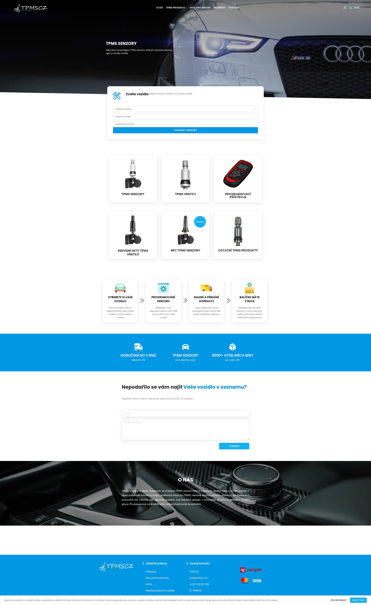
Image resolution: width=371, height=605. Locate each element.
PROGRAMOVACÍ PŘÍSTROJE (238, 195)
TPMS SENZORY (132, 194)
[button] (200, 222)
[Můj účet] (345, 8)
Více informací (339, 600)
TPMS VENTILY (185, 194)
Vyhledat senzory (185, 130)
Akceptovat (358, 600)
